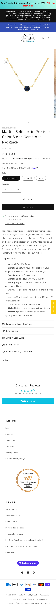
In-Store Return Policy (14, 528)
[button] (5, 38)
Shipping (5, 163)
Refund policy (45, 595)
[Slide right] (34, 123)
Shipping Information (14, 534)
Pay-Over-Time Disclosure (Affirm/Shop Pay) (24, 540)
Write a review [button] (28, 400)
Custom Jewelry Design (15, 458)
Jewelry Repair (11, 452)
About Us (9, 434)
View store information (14, 223)
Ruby (41, 178)
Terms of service (28, 599)
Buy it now (28, 207)
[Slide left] (22, 123)
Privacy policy (16, 599)
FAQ (7, 428)
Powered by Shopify (31, 595)
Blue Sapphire (11, 178)
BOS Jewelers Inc (18, 595)
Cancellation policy (32, 603)
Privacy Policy (11, 552)
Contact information (16, 603)
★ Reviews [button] (53, 307)
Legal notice (45, 603)
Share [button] (7, 360)
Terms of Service (12, 515)
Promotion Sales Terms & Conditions (21, 546)
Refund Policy (11, 521)
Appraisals (10, 446)
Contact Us (10, 440)
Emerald (28, 178)
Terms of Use (10, 509)
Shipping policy (42, 599)
